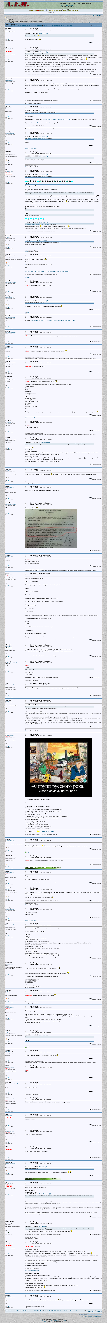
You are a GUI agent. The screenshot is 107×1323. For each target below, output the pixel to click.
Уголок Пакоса (14, 21)
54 (31, 26)
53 (29, 26)
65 (52, 26)
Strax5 (40, 21)
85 (75, 26)
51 (26, 26)
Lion (27, 21)
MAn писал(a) (43, 1166)
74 (69, 26)
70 (61, 26)
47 (18, 26)
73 (67, 26)
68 (58, 26)
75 (71, 26)
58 (39, 26)
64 (50, 26)
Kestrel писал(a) (43, 33)
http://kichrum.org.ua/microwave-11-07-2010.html (57, 119)
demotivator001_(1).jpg (47, 831)
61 (44, 26)
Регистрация (69, 5)
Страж (26, 166)
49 (22, 26)
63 (48, 26)
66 (54, 26)
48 (20, 26)
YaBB (45, 1321)
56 (35, 26)
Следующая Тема (97, 22)
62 (46, 26)
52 (28, 26)
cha (30, 21)
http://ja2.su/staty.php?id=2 (33, 1270)
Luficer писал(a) (43, 52)
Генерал (11, 19)
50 (24, 26)
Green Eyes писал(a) (44, 442)
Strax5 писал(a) (43, 705)
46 (16, 26)
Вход (61, 5)
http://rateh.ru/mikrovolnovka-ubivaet (39, 123)
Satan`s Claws (34, 21)
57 (37, 26)
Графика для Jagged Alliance (31, 148)
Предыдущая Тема (87, 22)
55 (33, 26)
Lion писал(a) (42, 111)
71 (63, 26)
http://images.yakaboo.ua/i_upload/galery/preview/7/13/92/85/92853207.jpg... (53, 320)
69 (60, 26)
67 (56, 26)
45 (14, 26)
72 (65, 26)
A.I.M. (8, 18)
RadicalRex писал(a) (45, 1194)
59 (41, 26)
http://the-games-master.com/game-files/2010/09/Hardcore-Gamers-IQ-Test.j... (47, 271)
